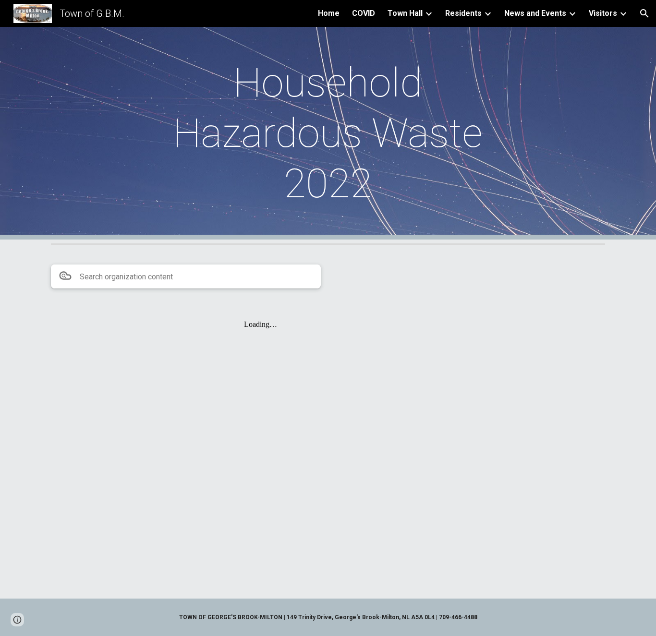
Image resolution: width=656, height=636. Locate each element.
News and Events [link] (535, 13)
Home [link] (329, 13)
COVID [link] (363, 13)
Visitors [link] (603, 13)
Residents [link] (463, 13)
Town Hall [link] (405, 13)
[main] (328, 133)
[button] (644, 13)
